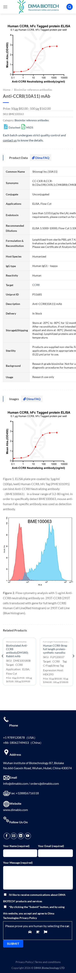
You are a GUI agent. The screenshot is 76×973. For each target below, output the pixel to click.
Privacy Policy (24, 962)
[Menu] (5, 7)
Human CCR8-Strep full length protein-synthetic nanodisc (55, 649)
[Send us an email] (14, 836)
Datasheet (14, 127)
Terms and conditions (48, 962)
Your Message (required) (18, 862)
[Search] (69, 7)
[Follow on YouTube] (28, 836)
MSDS (29, 127)
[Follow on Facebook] (7, 836)
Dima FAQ (42, 157)
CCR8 (36, 284)
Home (6, 89)
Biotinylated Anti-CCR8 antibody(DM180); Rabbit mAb (17, 651)
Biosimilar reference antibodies (33, 89)
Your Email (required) (51, 846)
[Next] (73, 663)
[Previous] (3, 663)
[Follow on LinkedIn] (21, 836)
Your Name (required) (16, 846)
